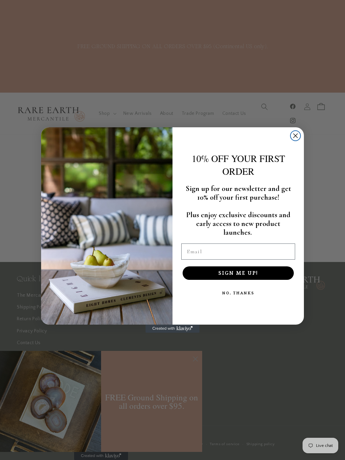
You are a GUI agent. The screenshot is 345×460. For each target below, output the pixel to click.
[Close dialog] (295, 136)
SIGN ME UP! (238, 273)
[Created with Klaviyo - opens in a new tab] (172, 329)
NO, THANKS (238, 293)
